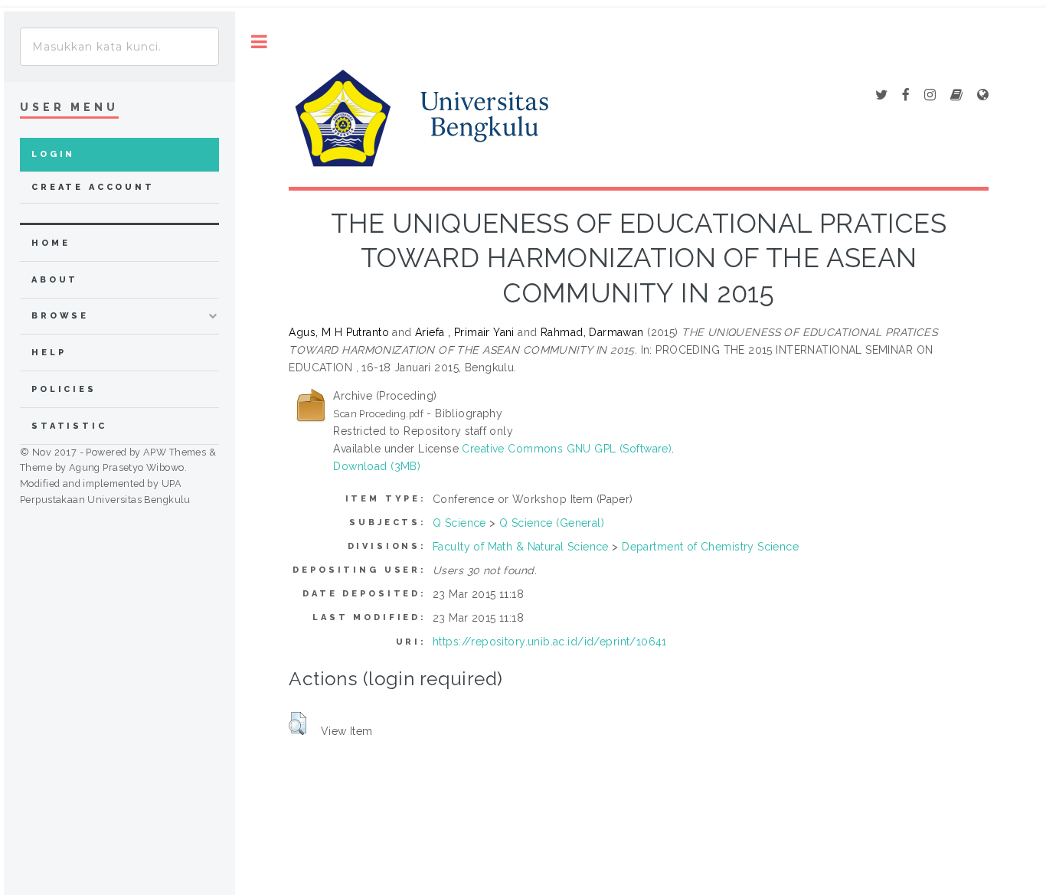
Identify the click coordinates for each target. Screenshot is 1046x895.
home (50, 243)
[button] (297, 723)
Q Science (459, 523)
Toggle (259, 41)
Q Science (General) (551, 523)
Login (53, 154)
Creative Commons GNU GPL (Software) (567, 449)
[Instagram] (930, 96)
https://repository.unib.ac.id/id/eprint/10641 (550, 641)
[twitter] (881, 96)
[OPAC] (956, 96)
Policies (63, 389)
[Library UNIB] (983, 96)
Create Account (93, 187)
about (54, 280)
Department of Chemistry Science (710, 547)
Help (48, 353)
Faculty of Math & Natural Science (521, 547)
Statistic (69, 426)
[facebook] (906, 96)
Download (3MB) (376, 466)
